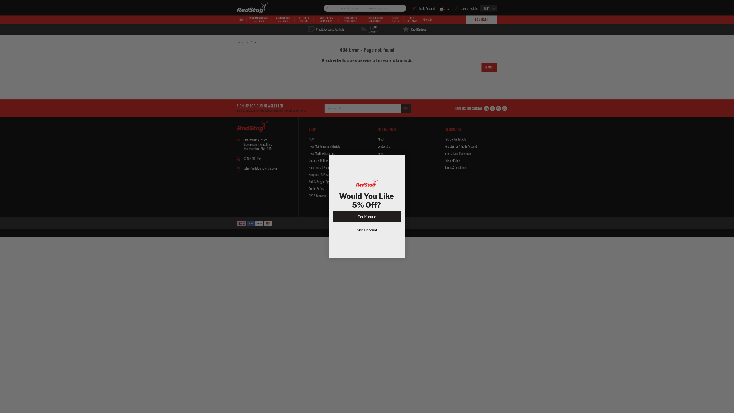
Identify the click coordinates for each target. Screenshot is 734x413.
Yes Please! (367, 216)
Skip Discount (367, 230)
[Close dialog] (400, 159)
